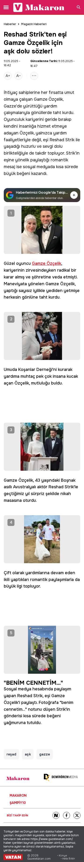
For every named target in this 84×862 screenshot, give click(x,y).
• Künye (62, 855)
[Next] (56, 815)
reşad (11, 754)
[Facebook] (66, 815)
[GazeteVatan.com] (13, 857)
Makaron (18, 795)
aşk (28, 754)
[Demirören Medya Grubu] (61, 777)
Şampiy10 (18, 803)
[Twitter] (77, 815)
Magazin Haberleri (34, 24)
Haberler (10, 24)
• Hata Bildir (68, 858)
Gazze (10, 106)
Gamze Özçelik (48, 99)
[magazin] (17, 778)
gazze (44, 754)
